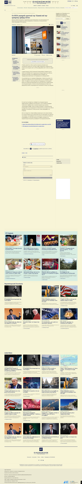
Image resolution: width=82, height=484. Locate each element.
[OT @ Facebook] (72, 1)
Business (39, 5)
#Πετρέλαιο (58, 7)
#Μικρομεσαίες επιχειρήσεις (32, 7)
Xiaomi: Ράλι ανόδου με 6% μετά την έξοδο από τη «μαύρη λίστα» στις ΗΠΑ (36, 124)
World (47, 5)
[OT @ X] (74, 1)
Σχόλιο (24, 168)
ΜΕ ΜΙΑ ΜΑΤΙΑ (59, 161)
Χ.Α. (5, 10)
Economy (43, 5)
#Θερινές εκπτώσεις (41, 7)
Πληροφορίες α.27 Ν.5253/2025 (50, 457)
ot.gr (12, 13)
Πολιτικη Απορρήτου (36, 180)
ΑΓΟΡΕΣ (58, 159)
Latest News (8, 353)
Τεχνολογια (14, 24)
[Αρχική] (8, 2)
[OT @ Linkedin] (77, 1)
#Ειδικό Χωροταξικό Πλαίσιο (50, 7)
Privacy (39, 457)
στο (35, 148)
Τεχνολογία (14, 13)
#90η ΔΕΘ (25, 7)
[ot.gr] (42, 3)
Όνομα (24, 164)
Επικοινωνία (29, 457)
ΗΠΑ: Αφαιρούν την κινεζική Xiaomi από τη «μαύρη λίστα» (33, 126)
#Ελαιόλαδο (62, 7)
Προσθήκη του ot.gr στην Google (38, 61)
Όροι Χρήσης (30, 180)
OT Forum (69, 1)
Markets (35, 5)
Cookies (42, 457)
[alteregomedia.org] (66, 482)
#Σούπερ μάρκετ (20, 7)
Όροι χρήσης (34, 457)
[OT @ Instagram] (75, 1)
